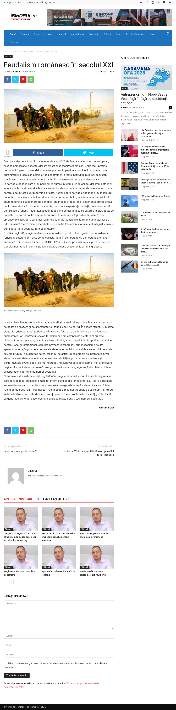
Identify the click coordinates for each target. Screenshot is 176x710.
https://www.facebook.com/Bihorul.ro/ (45, 476)
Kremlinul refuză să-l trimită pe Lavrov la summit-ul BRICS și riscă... (155, 248)
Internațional (77, 34)
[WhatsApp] (31, 79)
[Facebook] (147, 2)
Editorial (14, 42)
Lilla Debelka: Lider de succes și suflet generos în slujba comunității (156, 133)
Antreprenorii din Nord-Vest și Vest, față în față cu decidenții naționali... (144, 98)
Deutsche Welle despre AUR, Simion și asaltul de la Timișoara (88, 453)
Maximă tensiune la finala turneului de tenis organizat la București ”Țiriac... (155, 150)
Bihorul (16, 71)
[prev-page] (6, 582)
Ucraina (48, 34)
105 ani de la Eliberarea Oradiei (155, 196)
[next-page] (11, 582)
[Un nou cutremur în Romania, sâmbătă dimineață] (129, 267)
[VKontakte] (169, 2)
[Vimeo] (164, 2)
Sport (118, 34)
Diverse (154, 34)
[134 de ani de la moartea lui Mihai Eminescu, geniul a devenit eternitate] (59, 519)
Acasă (13, 34)
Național (61, 34)
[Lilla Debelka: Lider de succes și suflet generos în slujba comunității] (129, 135)
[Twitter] (158, 2)
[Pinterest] (23, 79)
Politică (107, 34)
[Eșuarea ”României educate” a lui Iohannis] (59, 557)
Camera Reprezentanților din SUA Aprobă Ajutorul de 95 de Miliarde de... (155, 166)
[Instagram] (152, 2)
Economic (94, 34)
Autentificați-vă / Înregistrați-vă (41, 2)
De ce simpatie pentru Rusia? (20, 451)
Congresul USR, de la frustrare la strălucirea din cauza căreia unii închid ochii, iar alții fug (20, 537)
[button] (168, 34)
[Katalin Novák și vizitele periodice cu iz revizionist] (97, 557)
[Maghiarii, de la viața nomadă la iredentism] (21, 557)
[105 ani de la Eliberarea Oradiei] (129, 201)
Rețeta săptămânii (135, 34)
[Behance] (141, 2)
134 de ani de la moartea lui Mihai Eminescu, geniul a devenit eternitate (58, 537)
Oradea (25, 34)
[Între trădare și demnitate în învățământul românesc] (97, 519)
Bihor (36, 34)
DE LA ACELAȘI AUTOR (52, 499)
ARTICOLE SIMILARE (18, 499)
